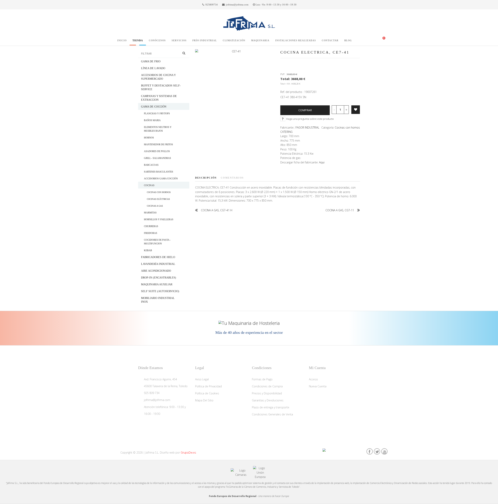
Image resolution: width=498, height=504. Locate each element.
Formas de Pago (262, 379)
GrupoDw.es (188, 452)
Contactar (330, 40)
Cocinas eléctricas (158, 199)
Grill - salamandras (157, 158)
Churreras (151, 226)
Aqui (321, 162)
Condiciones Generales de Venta (272, 414)
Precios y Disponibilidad (267, 393)
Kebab (148, 250)
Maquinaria (260, 40)
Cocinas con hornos (159, 192)
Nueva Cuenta (317, 386)
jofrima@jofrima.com (237, 4)
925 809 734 (152, 393)
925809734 (211, 4)
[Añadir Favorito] (355, 109)
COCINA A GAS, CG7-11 (339, 210)
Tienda (137, 40)
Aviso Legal (202, 379)
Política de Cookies (207, 393)
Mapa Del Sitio (204, 400)
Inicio (122, 40)
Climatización (234, 40)
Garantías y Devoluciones (267, 400)
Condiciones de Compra (267, 386)
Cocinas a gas (155, 206)
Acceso (313, 379)
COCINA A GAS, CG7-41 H (216, 210)
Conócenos (157, 40)
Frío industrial (204, 40)
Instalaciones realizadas (295, 40)
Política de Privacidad (208, 386)
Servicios (179, 40)
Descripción (206, 177)
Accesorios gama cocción (161, 178)
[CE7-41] (235, 51)
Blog (348, 40)
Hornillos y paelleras (158, 219)
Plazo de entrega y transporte (270, 407)
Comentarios (232, 177)
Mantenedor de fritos (158, 144)
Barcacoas (151, 165)
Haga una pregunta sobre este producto (310, 119)
